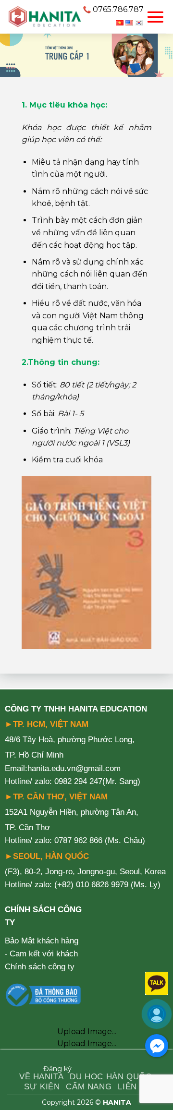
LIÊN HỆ (134, 1086)
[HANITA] (44, 16)
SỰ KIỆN (42, 1086)
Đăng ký (57, 1068)
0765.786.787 (118, 9)
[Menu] (155, 16)
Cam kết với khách (44, 953)
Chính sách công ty (39, 966)
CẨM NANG (88, 1086)
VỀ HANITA (41, 1076)
